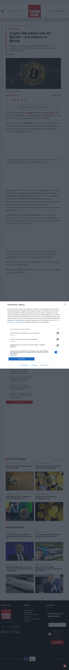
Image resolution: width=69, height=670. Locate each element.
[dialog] (34, 335)
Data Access (34, 365)
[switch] (56, 333)
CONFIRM (21, 359)
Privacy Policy (45, 365)
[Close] (65, 305)
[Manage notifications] (64, 666)
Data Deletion (24, 365)
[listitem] (34, 329)
